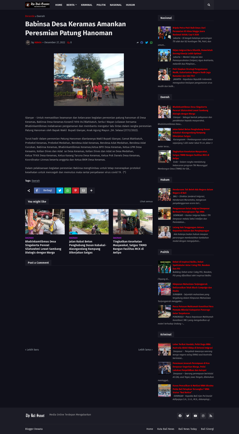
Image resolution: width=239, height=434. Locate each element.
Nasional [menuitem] (116, 4)
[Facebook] (141, 42)
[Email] (83, 190)
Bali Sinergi (207, 429)
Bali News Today (187, 429)
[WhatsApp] (151, 42)
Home (149, 429)
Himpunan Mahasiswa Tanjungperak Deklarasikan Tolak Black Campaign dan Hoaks (192, 287)
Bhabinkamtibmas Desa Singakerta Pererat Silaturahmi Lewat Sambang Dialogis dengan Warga (43, 247)
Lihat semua (146, 201)
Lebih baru (33, 349)
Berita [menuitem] (70, 4)
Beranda (30, 16)
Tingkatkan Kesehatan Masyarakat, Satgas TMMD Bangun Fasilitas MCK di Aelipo (130, 247)
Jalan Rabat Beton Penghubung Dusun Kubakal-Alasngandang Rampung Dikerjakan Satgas (87, 247)
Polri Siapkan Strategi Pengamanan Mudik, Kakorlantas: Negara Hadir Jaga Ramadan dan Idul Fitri (192, 72)
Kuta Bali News (165, 429)
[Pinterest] (75, 190)
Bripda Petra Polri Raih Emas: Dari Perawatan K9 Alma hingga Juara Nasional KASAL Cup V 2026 (189, 31)
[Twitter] (146, 42)
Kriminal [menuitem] (86, 4)
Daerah (41, 16)
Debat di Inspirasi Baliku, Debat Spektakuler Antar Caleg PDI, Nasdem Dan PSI (191, 265)
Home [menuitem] (58, 4)
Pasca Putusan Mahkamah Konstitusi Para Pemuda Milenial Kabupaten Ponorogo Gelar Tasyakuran (193, 310)
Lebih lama (144, 349)
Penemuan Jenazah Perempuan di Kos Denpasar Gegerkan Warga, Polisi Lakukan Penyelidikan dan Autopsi (191, 366)
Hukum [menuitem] (130, 4)
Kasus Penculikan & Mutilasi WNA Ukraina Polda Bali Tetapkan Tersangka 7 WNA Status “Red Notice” (193, 389)
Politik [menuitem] (101, 4)
